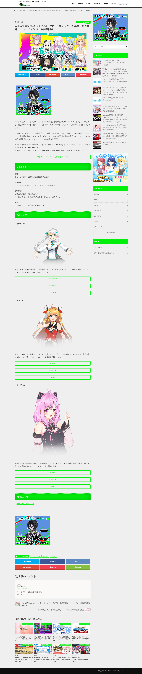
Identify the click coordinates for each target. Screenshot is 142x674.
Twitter (51, 286)
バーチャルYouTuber (22, 556)
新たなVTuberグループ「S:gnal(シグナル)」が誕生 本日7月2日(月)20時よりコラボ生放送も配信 (115, 136)
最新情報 (80, 3)
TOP (73, 3)
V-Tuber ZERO (112, 671)
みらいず (45, 556)
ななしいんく (98, 227)
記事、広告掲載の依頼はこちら (104, 253)
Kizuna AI (97, 221)
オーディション (36, 556)
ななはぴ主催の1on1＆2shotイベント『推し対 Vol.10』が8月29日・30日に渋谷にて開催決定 (114, 109)
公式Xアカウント (99, 247)
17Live (51, 377)
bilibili (51, 293)
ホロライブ (97, 205)
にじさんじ (97, 210)
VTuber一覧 (96, 3)
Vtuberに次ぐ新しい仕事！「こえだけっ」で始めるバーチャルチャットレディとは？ (115, 62)
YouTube (52, 279)
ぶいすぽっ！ (98, 216)
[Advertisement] (71, 100)
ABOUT (113, 3)
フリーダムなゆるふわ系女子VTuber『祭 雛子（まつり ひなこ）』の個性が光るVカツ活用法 (115, 127)
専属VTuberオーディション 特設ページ (51, 157)
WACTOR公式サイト (24, 504)
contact (106, 3)
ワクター (54, 556)
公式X (88, 3)
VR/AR (96, 200)
